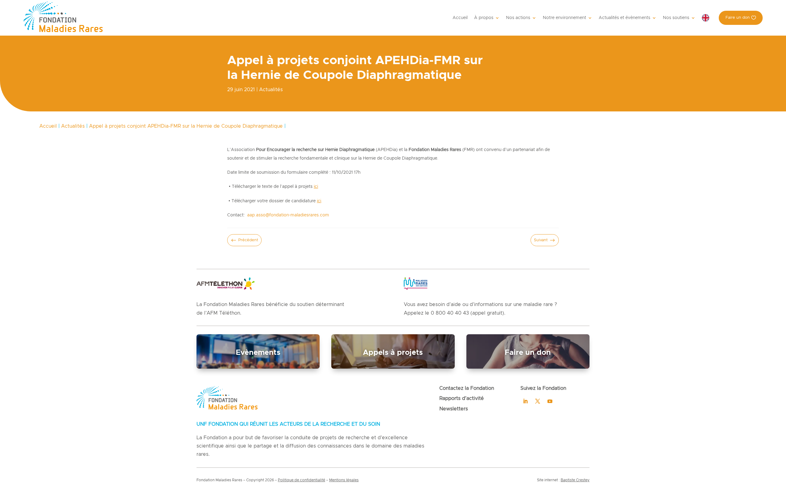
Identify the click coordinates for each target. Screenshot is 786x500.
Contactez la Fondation (466, 388)
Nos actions (518, 18)
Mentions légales (344, 480)
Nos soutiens (676, 18)
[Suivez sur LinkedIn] (525, 401)
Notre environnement (564, 18)
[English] (707, 18)
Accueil (460, 18)
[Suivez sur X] (538, 401)
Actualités (271, 89)
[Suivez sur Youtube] (550, 401)
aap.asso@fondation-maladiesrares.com (288, 215)
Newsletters (453, 408)
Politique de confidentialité (301, 480)
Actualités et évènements (624, 18)
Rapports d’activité (461, 398)
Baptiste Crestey (575, 480)
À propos (483, 18)
